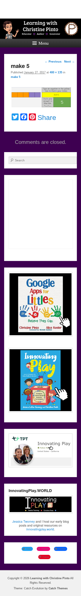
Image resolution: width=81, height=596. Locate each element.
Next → (69, 61)
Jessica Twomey (23, 521)
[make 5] (41, 107)
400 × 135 (56, 72)
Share (47, 117)
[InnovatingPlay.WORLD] (41, 504)
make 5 (15, 77)
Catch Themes (58, 588)
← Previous (53, 61)
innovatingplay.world (40, 529)
